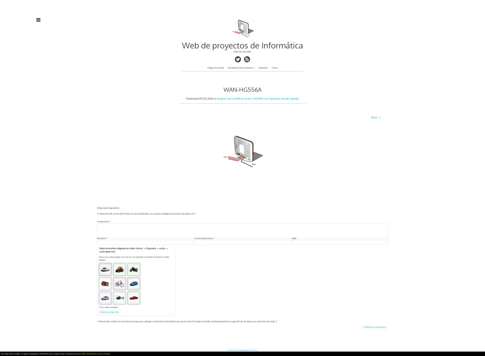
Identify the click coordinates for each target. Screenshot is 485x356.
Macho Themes (251, 350)
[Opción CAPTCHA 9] (133, 298)
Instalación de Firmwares (240, 67)
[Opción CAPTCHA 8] (119, 298)
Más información (89, 354)
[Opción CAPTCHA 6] (133, 283)
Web (294, 238)
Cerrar (99, 354)
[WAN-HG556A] (242, 175)
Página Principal (215, 67)
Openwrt (263, 67)
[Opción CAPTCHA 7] (105, 298)
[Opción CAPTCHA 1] (105, 269)
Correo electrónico (204, 238)
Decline (107, 354)
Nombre (102, 238)
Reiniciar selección (109, 312)
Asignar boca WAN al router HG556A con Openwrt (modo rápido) (258, 98)
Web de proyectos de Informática (242, 45)
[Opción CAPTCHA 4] (105, 283)
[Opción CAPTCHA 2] (119, 269)
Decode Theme (234, 350)
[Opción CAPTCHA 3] (133, 269)
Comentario (104, 221)
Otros (275, 67)
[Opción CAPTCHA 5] (119, 283)
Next (374, 117)
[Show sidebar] (38, 20)
